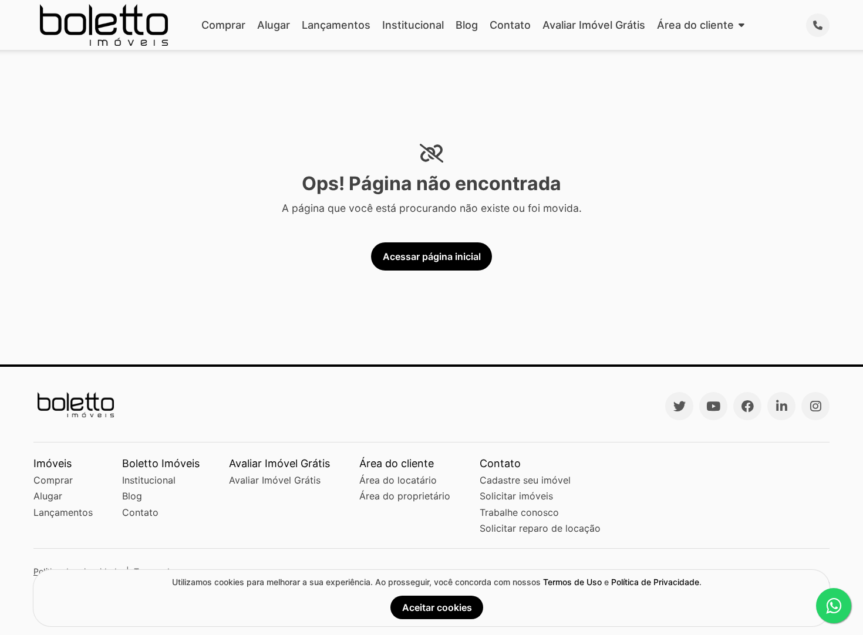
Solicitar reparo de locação (540, 528)
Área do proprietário (404, 496)
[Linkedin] (781, 406)
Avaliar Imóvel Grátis (593, 25)
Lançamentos (336, 25)
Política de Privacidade (655, 582)
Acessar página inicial (432, 256)
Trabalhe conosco (519, 512)
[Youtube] (713, 406)
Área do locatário (398, 480)
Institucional (413, 25)
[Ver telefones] (818, 25)
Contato (510, 25)
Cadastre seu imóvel (525, 480)
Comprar (223, 25)
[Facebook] (747, 406)
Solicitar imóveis (516, 496)
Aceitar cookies (437, 607)
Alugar (273, 25)
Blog (467, 25)
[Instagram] (815, 406)
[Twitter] (679, 406)
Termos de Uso (572, 582)
